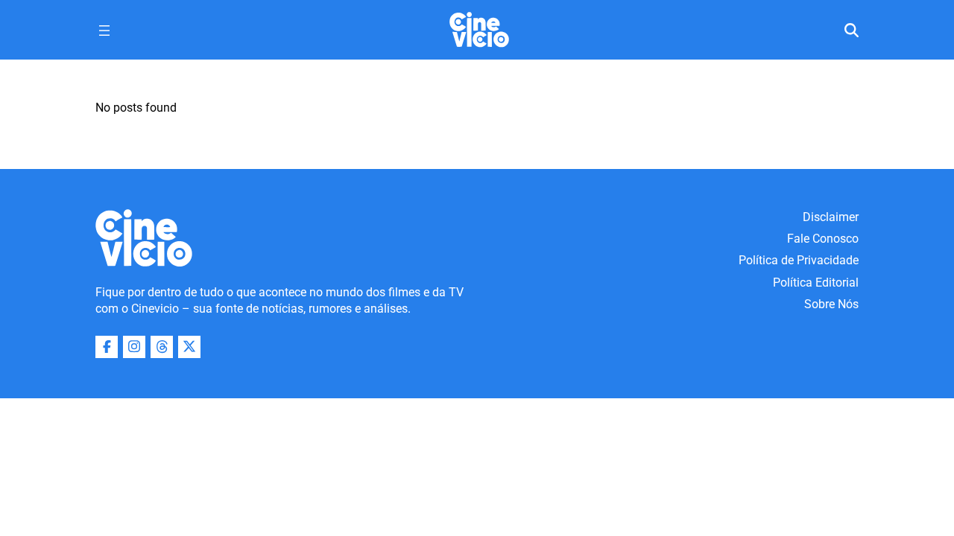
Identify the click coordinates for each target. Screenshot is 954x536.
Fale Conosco (823, 239)
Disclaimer (831, 217)
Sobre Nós (831, 304)
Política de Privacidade (799, 260)
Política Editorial (816, 282)
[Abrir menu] (104, 30)
